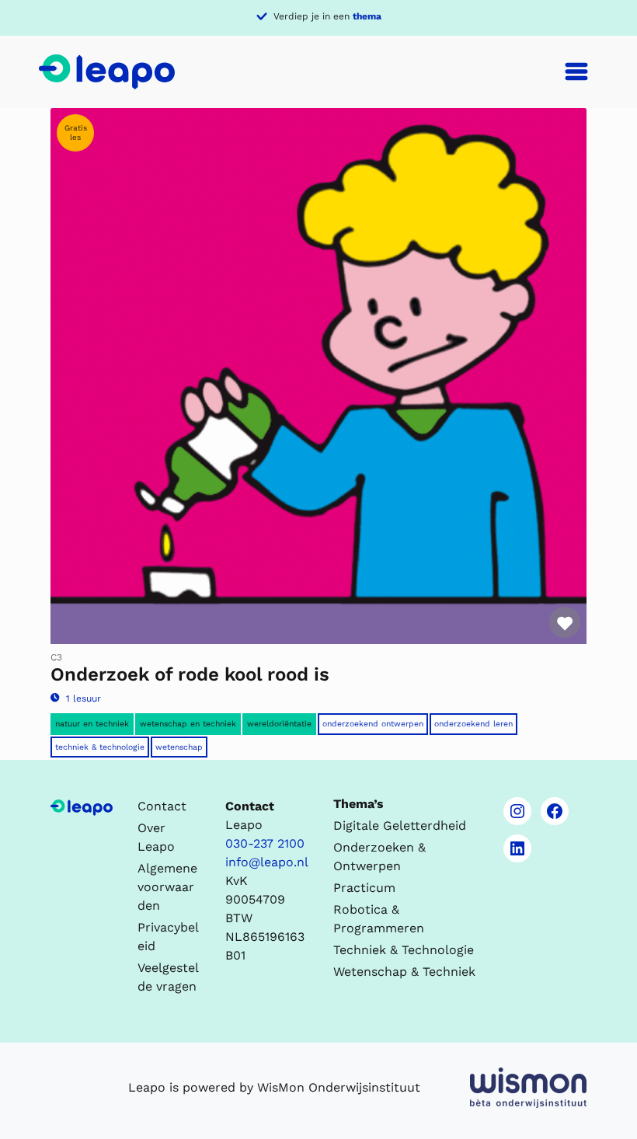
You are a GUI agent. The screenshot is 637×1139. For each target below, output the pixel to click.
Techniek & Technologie (99, 747)
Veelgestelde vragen (168, 977)
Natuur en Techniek (92, 724)
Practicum (364, 887)
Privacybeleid (168, 936)
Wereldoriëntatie (279, 724)
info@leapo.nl (266, 862)
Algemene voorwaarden (167, 887)
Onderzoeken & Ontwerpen (379, 856)
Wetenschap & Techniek (404, 971)
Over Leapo (156, 837)
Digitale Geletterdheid (399, 825)
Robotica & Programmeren (378, 918)
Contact (161, 806)
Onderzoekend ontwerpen (372, 724)
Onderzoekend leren (473, 724)
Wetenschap (179, 747)
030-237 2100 (265, 843)
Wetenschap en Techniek (188, 724)
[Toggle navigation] (576, 71)
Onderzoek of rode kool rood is (189, 674)
